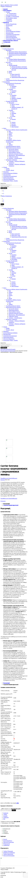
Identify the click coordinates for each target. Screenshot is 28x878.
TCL (10, 121)
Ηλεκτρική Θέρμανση (11, 37)
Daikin (10, 71)
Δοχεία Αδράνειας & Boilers (13, 31)
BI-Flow (13, 116)
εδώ (17, 803)
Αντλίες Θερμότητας (11, 24)
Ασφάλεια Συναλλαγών (9, 852)
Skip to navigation (5, 5)
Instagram (6, 817)
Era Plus (13, 124)
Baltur (10, 134)
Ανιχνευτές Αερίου (13, 149)
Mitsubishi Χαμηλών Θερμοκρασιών (18, 53)
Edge (12, 115)
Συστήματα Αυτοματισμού (13, 34)
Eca (9, 137)
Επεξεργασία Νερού (11, 36)
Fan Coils (8, 62)
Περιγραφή (6, 503)
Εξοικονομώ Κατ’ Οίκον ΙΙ (10, 40)
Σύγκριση (3, 501)
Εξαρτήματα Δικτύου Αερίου (13, 148)
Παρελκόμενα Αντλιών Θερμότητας (15, 80)
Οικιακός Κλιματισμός (11, 101)
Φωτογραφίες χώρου (11, 18)
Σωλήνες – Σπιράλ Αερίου (15, 158)
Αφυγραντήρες (10, 33)
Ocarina (13, 122)
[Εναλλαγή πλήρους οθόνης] (3, 875)
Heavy (13, 106)
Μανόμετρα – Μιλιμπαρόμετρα (17, 155)
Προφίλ (8, 12)
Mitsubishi (8, 50)
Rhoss (10, 73)
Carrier (10, 64)
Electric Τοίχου (15, 104)
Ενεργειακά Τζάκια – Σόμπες (13, 39)
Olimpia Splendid (13, 65)
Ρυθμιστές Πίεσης (13, 157)
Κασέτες (13, 88)
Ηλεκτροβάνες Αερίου (14, 152)
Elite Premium (14, 127)
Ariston (10, 136)
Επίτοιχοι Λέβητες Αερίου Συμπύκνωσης (16, 130)
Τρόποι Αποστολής (8, 854)
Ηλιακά (8, 28)
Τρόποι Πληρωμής (8, 851)
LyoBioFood (9, 21)
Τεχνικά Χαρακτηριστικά (10, 505)
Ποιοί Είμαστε (7, 10)
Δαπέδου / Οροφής (16, 98)
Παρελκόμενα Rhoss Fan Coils (19, 77)
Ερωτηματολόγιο (7, 840)
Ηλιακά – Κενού (10, 170)
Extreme (13, 119)
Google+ (5, 816)
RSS (4, 819)
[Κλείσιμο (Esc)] (1, 875)
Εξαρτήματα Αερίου (14, 151)
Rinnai (10, 139)
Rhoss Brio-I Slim (15, 76)
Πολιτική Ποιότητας (11, 15)
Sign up (13, 810)
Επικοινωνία (6, 843)
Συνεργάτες (9, 19)
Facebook (5, 813)
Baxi (10, 131)
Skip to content (14, 5)
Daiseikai (13, 113)
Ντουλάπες (14, 100)
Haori (12, 112)
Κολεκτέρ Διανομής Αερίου (16, 154)
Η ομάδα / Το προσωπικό (12, 16)
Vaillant (11, 133)
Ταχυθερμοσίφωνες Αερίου (13, 146)
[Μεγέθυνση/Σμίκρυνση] (5, 875)
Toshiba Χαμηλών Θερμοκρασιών (17, 61)
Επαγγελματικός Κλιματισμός (13, 83)
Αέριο (7, 27)
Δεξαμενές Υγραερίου (11, 160)
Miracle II (13, 125)
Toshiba (8, 58)
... (3, 43)
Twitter (5, 814)
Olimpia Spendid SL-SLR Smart (19, 67)
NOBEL (8, 169)
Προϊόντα (6, 22)
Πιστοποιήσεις (12, 13)
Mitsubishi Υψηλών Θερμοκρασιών (18, 52)
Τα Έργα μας (6, 42)
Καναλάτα (13, 86)
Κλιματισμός (9, 25)
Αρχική (5, 9)
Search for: (3, 183)
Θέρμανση (8, 30)
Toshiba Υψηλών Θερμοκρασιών (17, 59)
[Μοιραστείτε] (2, 875)
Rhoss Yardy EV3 (15, 74)
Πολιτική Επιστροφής (9, 855)
